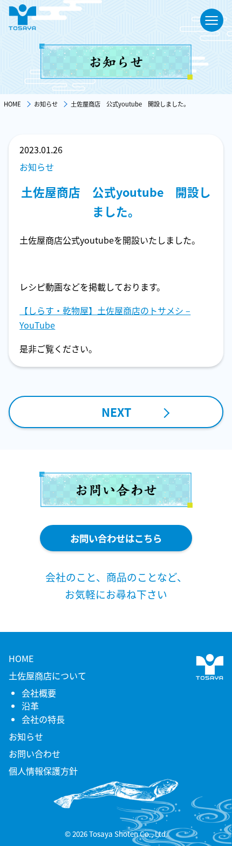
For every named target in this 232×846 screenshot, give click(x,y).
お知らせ (26, 736)
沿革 (30, 705)
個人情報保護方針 (43, 770)
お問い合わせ (34, 753)
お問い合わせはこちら (116, 538)
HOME (21, 658)
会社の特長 (43, 719)
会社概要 (39, 692)
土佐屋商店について (47, 675)
